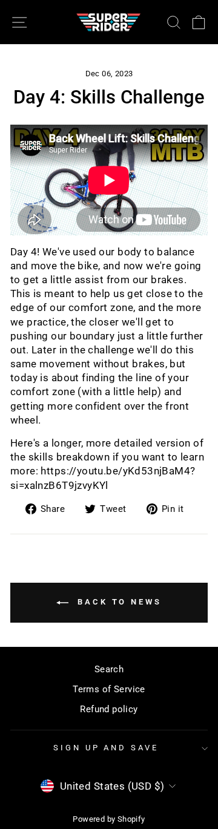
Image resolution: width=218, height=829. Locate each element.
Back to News (117, 602)
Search (109, 669)
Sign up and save (106, 747)
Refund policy (108, 709)
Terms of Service (109, 689)
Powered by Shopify (109, 819)
